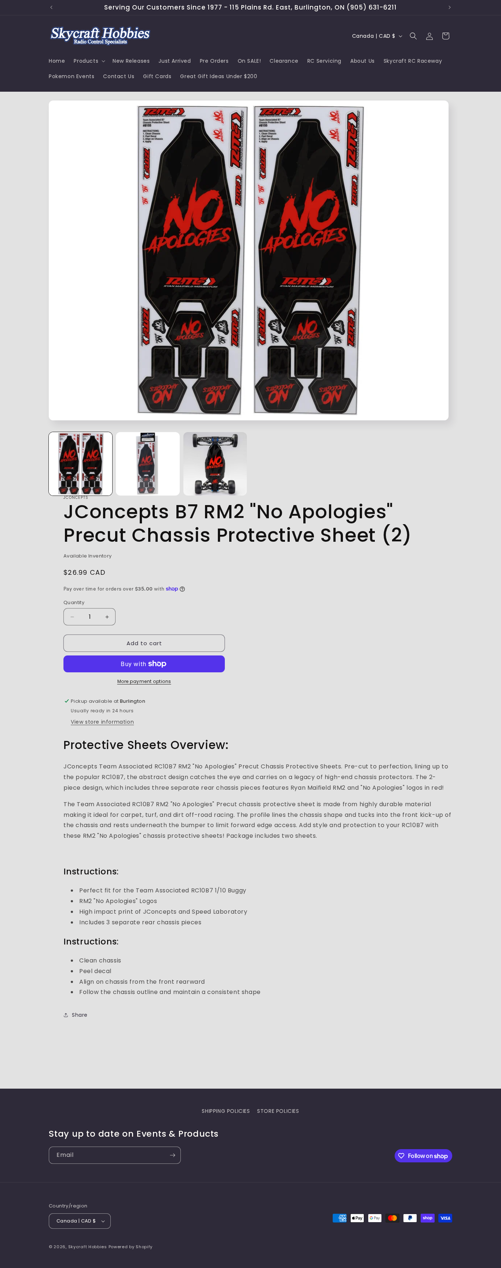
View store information (102, 722)
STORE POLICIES (278, 1111)
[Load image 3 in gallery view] (215, 464)
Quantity (73, 602)
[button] (88, 61)
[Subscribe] (172, 1155)
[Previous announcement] (51, 7)
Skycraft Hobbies (88, 1247)
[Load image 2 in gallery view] (147, 464)
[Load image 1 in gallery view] (80, 464)
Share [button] (80, 1015)
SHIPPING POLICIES (226, 1111)
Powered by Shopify (131, 1247)
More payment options (144, 681)
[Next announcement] (450, 7)
